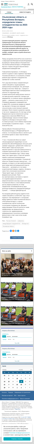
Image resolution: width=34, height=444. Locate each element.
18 (21, 381)
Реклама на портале (7, 395)
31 (4, 375)
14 (4, 381)
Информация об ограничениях (22, 392)
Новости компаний (25, 398)
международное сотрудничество (11, 223)
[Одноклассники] (13, 231)
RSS (15, 395)
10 (17, 378)
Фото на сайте (6, 251)
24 (17, 384)
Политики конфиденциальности (19, 433)
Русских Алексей (11, 221)
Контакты (4, 392)
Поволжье (13, 4)
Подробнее (17, 409)
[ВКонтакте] (11, 231)
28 (4, 387)
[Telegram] (16, 231)
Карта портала (21, 395)
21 (4, 384)
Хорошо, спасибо (17, 439)
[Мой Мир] (18, 231)
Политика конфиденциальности (10, 398)
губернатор (21, 221)
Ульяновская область (6, 7)
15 (9, 381)
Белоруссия (25, 223)
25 (21, 384)
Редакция (10, 392)
